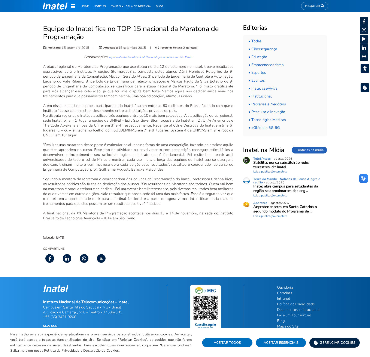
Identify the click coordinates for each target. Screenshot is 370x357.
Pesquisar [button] (312, 6)
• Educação (257, 56)
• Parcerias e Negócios (267, 104)
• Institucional (260, 96)
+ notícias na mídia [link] (309, 150)
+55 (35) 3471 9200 (59, 316)
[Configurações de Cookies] (365, 87)
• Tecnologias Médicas (267, 119)
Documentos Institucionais (298, 309)
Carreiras (284, 293)
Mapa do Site (287, 326)
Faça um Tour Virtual (294, 315)
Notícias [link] (100, 6)
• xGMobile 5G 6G (264, 127)
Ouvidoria (285, 287)
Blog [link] (159, 6)
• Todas (254, 41)
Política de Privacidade (62, 350)
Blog (281, 320)
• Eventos (256, 80)
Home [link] (85, 6)
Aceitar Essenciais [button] (281, 342)
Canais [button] (116, 6)
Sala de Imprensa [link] (138, 6)
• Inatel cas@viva (263, 88)
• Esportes (257, 72)
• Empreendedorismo (266, 64)
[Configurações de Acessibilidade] (365, 68)
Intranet (283, 298)
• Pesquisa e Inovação (266, 111)
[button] (334, 343)
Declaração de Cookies (101, 350)
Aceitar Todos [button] (227, 342)
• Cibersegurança (262, 49)
